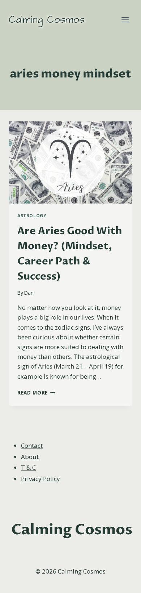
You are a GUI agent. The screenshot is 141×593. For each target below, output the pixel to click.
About (30, 456)
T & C (28, 467)
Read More (36, 392)
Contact (32, 445)
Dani (29, 292)
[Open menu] (125, 19)
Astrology (31, 215)
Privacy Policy (40, 478)
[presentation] (70, 162)
